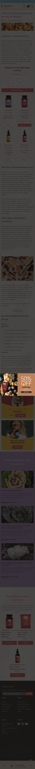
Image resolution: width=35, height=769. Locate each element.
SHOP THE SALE (26, 392)
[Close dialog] (34, 374)
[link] (26, 381)
